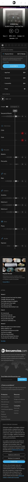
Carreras (16, 410)
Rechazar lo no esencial (14, 458)
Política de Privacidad (13, 477)
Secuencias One (5, 397)
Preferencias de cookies (18, 449)
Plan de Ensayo (5, 402)
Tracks (3, 411)
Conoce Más (6, 62)
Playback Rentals (5, 419)
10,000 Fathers (9, 26)
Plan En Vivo (4, 399)
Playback (3, 414)
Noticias (16, 413)
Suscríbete (14, 66)
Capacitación (17, 402)
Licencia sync (4, 404)
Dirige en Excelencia (19, 399)
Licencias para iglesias (7, 409)
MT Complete (5, 406)
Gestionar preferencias (14, 454)
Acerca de (16, 408)
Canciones (17, 397)
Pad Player (4, 416)
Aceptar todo (14, 461)
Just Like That (19, 26)
